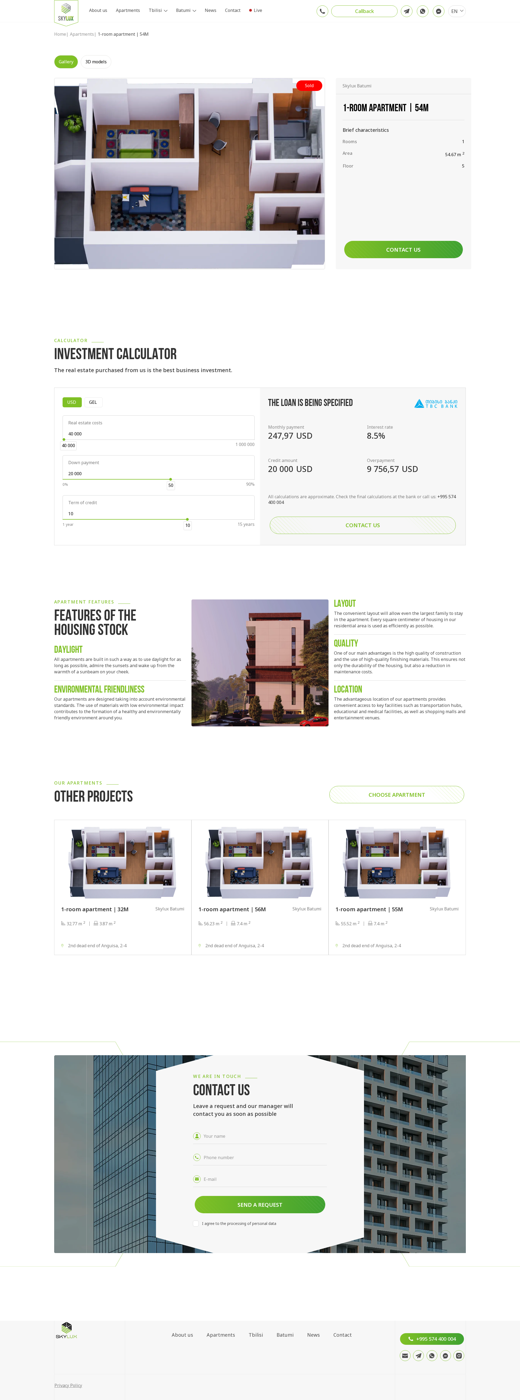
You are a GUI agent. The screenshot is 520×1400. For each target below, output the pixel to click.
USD (74, 402)
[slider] (64, 439)
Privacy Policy (68, 1385)
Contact (232, 10)
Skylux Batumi (357, 86)
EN (454, 11)
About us (98, 10)
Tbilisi (155, 10)
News (210, 10)
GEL (96, 402)
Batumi (183, 10)
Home (60, 34)
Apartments (128, 10)
